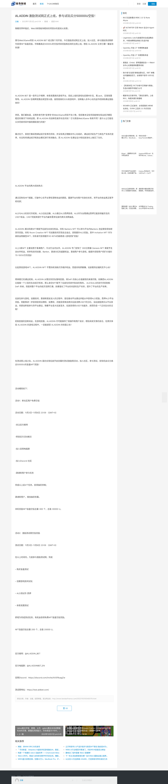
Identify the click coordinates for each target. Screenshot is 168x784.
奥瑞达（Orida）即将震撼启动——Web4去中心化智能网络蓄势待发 (138, 63)
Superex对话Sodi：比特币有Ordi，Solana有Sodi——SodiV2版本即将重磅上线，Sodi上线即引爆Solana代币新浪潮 (146, 155)
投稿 (153, 4)
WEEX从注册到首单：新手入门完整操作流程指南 (129, 190)
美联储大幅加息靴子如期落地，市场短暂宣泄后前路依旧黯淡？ (146, 190)
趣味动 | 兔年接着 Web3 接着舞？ (79, 753)
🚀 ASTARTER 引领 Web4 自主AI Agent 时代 (138, 29)
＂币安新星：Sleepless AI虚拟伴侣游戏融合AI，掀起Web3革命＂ (39, 750)
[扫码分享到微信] (96, 780)
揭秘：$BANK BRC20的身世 (29, 746)
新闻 (42, 4)
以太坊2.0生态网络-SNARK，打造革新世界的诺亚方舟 (86, 759)
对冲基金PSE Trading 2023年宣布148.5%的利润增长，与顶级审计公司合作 (146, 207)
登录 (139, 4)
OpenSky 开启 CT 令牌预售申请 (135, 55)
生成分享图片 (87, 780)
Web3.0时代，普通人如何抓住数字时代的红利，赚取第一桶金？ (39, 756)
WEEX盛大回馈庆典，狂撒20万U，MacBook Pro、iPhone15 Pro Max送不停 (39, 759)
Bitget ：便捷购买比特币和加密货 (129, 154)
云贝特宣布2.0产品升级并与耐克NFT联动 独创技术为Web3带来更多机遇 (87, 746)
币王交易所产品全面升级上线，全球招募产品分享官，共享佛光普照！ (129, 172)
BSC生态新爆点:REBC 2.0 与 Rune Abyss (136, 19)
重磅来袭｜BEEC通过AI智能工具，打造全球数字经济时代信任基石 (129, 207)
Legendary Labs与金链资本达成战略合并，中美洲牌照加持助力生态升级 (138, 39)
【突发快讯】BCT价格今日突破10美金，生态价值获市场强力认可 (138, 86)
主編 (17, 21)
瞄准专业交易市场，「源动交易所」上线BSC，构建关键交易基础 (138, 96)
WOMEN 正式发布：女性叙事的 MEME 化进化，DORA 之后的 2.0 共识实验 (138, 107)
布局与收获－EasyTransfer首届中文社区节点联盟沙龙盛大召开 (146, 137)
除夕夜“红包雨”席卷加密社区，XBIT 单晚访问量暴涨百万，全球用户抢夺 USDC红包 (138, 75)
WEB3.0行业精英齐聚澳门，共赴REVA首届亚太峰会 (85, 750)
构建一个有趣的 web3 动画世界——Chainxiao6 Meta (38, 753)
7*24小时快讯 (53, 4)
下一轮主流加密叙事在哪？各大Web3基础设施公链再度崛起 (87, 756)
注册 (144, 4)
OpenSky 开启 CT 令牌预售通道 (135, 48)
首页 (34, 4)
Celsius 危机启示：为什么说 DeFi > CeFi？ (146, 172)
